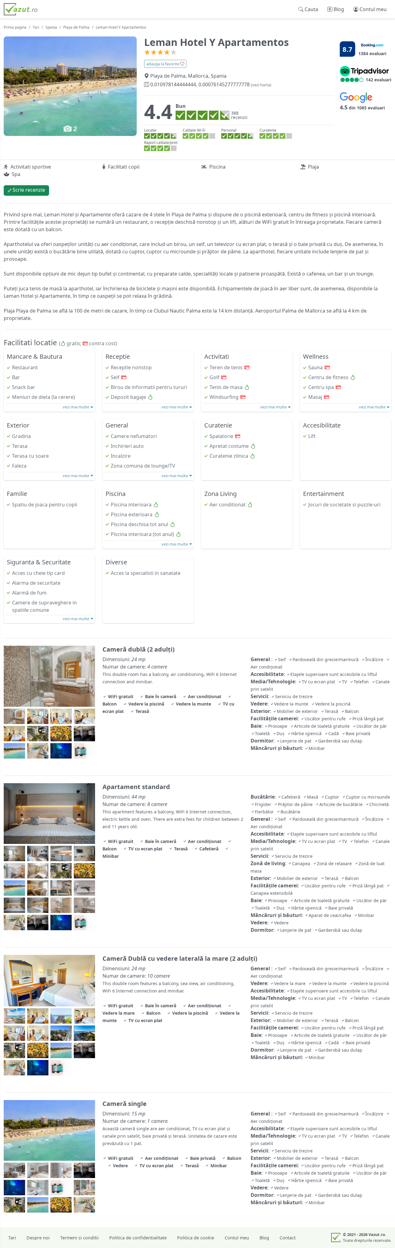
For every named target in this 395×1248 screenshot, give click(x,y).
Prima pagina (15, 27)
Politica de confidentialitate (138, 1238)
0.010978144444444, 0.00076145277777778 (210, 84)
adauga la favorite (163, 64)
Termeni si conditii (79, 1238)
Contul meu (237, 1238)
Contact (288, 1238)
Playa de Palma (76, 27)
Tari (36, 27)
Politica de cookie (195, 1238)
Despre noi (38, 1238)
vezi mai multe (76, 407)
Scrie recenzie (28, 189)
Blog (264, 1238)
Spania (51, 27)
